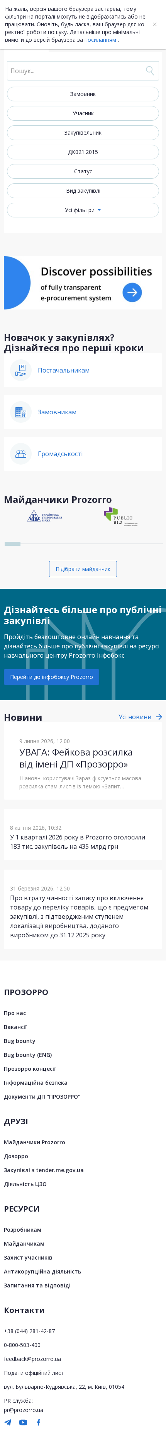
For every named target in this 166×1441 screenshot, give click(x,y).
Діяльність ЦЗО (25, 1184)
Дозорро (16, 1156)
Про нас (15, 1013)
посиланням (100, 39)
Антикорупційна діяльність (42, 1271)
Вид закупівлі (83, 190)
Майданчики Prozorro (34, 1142)
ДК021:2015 (83, 152)
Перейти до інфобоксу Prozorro (51, 676)
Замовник (83, 93)
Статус (83, 171)
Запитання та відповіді (37, 1285)
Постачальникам (64, 370)
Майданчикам (24, 1243)
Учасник (83, 113)
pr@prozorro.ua (23, 1410)
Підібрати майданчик (83, 569)
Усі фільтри (80, 210)
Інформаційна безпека (36, 1082)
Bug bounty (20, 1040)
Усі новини (135, 717)
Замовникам (57, 412)
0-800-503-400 (22, 1345)
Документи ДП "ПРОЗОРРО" (42, 1096)
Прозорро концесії (30, 1068)
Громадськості (60, 454)
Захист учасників (28, 1257)
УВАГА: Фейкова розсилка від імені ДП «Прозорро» (76, 757)
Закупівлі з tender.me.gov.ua (44, 1170)
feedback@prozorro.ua (32, 1358)
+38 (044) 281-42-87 (29, 1331)
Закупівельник (83, 132)
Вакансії (15, 1027)
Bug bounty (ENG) (28, 1054)
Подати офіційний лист (34, 1372)
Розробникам (22, 1229)
